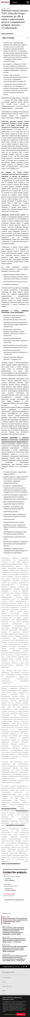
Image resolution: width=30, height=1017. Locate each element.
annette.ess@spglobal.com (10, 880)
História (3, 990)
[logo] (5, 2)
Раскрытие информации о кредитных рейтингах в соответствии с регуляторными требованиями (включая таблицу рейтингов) (15, 440)
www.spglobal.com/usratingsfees (15, 825)
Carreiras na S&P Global (7, 986)
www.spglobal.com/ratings (8, 808)
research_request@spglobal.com (10, 863)
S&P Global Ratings (8, 972)
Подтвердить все (21, 1014)
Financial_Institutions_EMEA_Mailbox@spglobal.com (14, 899)
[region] (15, 1006)
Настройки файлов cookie (10, 1014)
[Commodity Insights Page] (22, 966)
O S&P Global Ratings (6, 977)
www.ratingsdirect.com (22, 810)
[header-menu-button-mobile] (28, 2)
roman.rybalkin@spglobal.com (10, 890)
